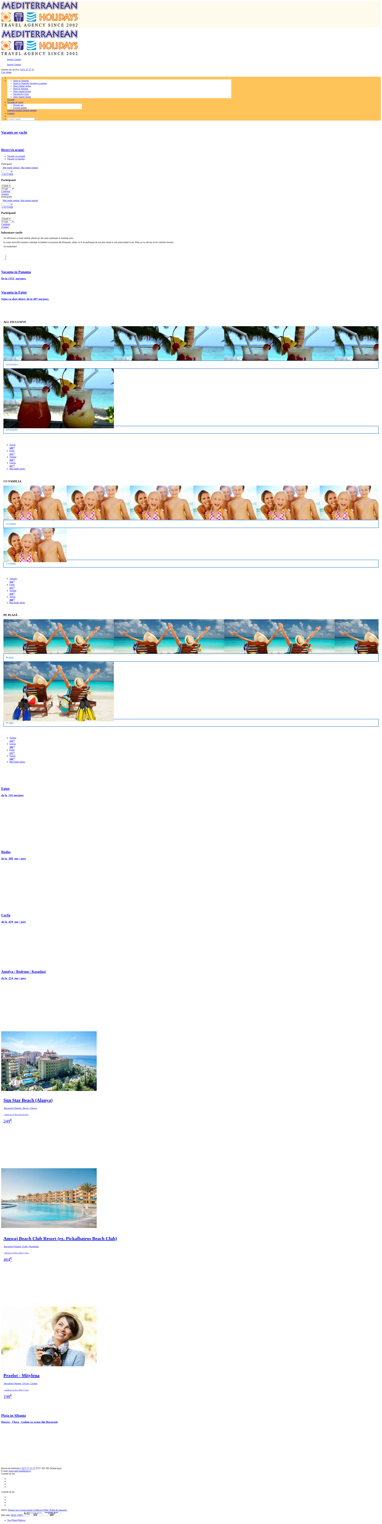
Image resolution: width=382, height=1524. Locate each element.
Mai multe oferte (17, 469)
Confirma (5, 191)
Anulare (5, 194)
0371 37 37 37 (27, 69)
